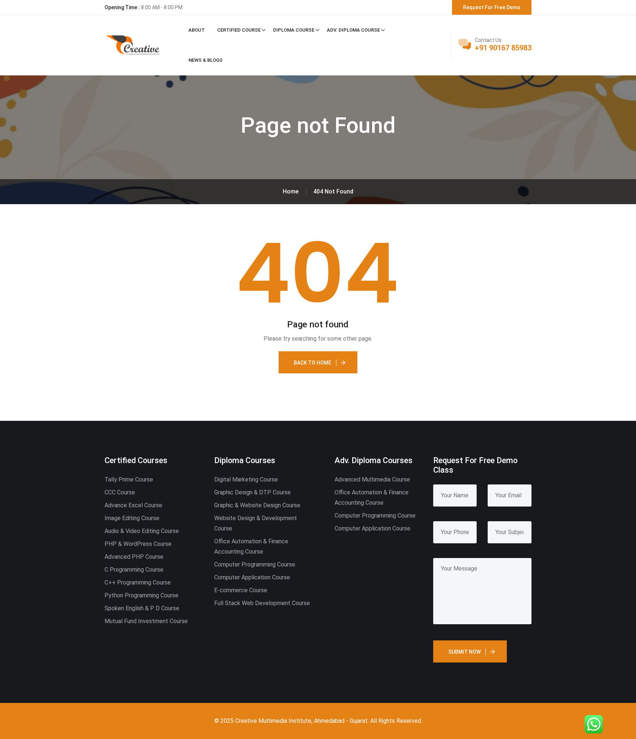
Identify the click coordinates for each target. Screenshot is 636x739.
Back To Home (312, 363)
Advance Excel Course (133, 505)
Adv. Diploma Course (353, 30)
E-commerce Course (240, 590)
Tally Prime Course (129, 479)
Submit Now (464, 652)
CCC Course (120, 492)
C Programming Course (134, 569)
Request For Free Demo (491, 7)
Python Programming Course (142, 595)
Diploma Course (293, 30)
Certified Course (239, 30)
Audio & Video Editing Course (142, 530)
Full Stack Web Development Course (262, 603)
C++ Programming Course (138, 582)
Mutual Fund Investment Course (146, 621)
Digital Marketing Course (246, 479)
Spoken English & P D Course (142, 608)
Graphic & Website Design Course (257, 505)
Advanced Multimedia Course (372, 479)
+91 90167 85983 (503, 47)
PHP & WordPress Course (138, 543)
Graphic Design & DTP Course (252, 492)
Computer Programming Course (254, 564)
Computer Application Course (252, 577)
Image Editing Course (132, 518)
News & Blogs (205, 60)
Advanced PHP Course (134, 556)
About (196, 30)
